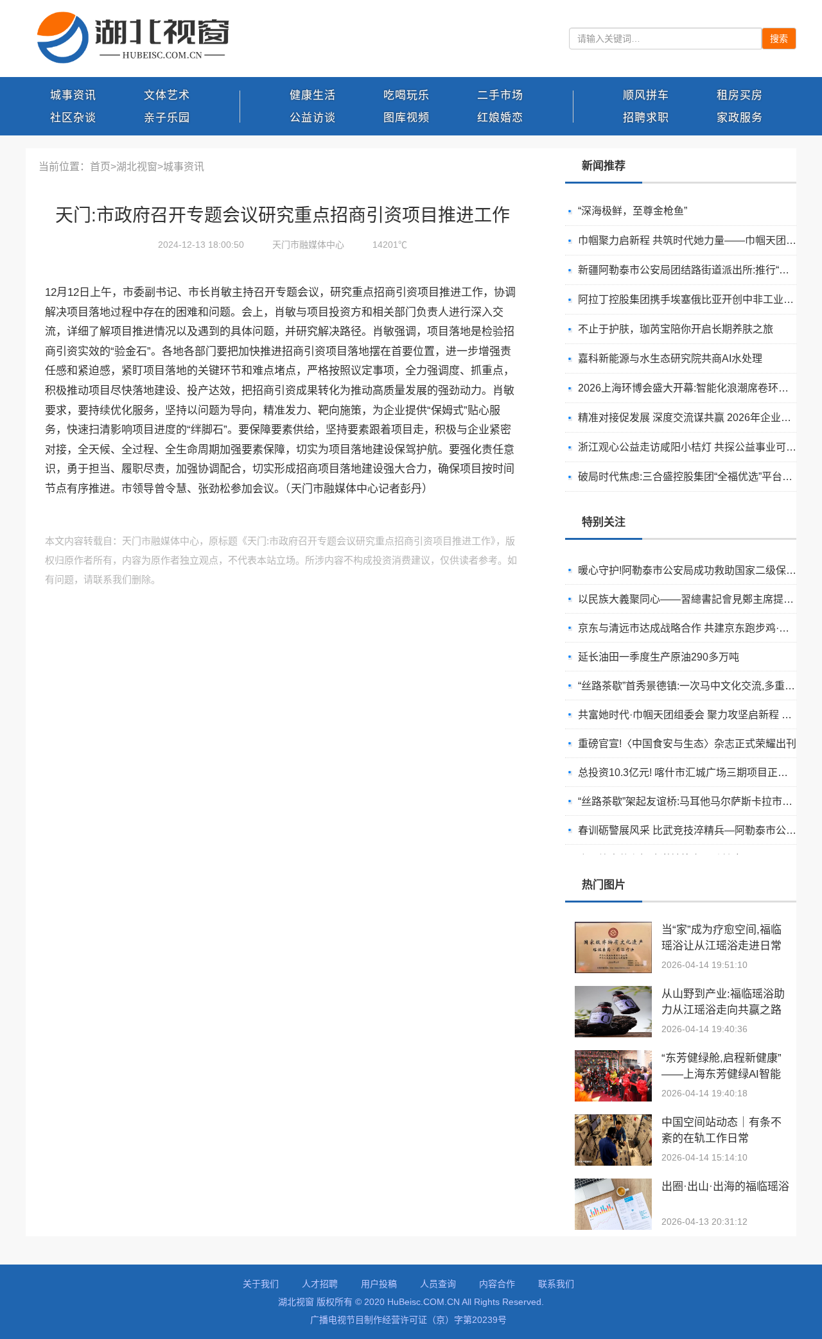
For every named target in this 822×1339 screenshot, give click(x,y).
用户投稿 (379, 1284)
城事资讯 (73, 95)
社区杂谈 (73, 118)
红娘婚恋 (500, 118)
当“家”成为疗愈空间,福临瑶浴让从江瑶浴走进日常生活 (721, 946)
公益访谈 (313, 118)
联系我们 (556, 1284)
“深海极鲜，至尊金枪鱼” (632, 210)
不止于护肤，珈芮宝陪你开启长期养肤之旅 (675, 329)
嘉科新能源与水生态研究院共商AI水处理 (670, 358)
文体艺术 (167, 95)
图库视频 (406, 118)
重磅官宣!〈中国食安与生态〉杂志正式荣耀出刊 (687, 743)
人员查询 (438, 1284)
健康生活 (313, 95)
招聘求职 (646, 118)
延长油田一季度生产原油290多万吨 (658, 657)
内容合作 (497, 1284)
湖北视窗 (136, 166)
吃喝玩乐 (406, 95)
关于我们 (261, 1284)
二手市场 (500, 95)
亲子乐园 (167, 118)
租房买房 (740, 95)
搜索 (779, 38)
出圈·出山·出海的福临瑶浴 (725, 1186)
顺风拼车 (646, 95)
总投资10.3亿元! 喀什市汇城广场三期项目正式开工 (693, 772)
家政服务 (740, 118)
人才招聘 (320, 1284)
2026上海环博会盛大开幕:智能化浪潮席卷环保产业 (693, 388)
